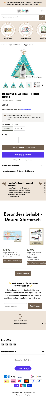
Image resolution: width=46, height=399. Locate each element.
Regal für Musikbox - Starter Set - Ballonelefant (34, 254)
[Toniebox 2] (19, 131)
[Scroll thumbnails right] (42, 85)
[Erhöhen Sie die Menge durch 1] (21, 140)
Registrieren (35, 306)
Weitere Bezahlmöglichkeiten (23, 160)
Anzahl (4, 135)
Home (3, 45)
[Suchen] (42, 17)
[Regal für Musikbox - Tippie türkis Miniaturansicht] (5, 85)
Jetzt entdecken (23, 273)
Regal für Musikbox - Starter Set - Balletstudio (12, 253)
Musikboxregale (26, 38)
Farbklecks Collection (13, 101)
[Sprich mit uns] (20, 319)
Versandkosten (26, 109)
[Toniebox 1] (8, 131)
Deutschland (22, 360)
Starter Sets (8, 38)
